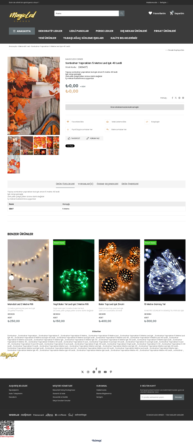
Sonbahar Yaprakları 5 (49, 335)
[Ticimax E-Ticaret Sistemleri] (97, 440)
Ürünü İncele (38, 281)
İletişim (163, 2)
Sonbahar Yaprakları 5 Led (76, 341)
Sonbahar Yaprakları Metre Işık (164, 348)
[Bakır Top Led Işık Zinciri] (119, 270)
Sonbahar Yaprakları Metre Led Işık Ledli (25, 348)
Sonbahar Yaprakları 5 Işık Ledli (121, 344)
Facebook (172, 98)
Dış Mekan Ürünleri (133, 31)
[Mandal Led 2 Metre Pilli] (28, 270)
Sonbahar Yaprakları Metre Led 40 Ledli (96, 348)
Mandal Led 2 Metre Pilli (20, 304)
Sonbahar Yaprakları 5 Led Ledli (59, 344)
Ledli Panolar (79, 31)
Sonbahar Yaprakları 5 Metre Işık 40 (81, 339)
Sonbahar (12, 335)
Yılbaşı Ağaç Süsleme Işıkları (83, 38)
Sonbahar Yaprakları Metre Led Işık (85, 346)
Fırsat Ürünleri (165, 31)
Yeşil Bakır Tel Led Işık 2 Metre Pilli (71, 304)
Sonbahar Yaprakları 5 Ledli (25, 346)
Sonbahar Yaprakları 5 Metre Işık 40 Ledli (117, 339)
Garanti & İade (59, 394)
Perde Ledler (104, 31)
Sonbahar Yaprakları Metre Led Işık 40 (120, 346)
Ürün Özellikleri (65, 183)
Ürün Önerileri (130, 183)
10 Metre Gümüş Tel (154, 304)
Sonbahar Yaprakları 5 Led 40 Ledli (27, 344)
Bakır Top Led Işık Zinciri (111, 304)
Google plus (183, 98)
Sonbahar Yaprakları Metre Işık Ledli (93, 350)
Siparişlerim (14, 390)
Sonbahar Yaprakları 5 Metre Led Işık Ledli (76, 337)
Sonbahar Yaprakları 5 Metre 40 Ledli (45, 341)
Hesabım (13, 397)
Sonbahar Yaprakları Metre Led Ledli (131, 348)
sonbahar (178, 350)
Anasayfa (24, 31)
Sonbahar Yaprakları (27, 335)
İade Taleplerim (15, 394)
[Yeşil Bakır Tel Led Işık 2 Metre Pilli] (74, 270)
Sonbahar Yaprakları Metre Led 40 (60, 348)
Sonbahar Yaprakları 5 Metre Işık (48, 339)
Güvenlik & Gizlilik (60, 397)
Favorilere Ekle (28, 281)
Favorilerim (159, 13)
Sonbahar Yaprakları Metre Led (54, 346)
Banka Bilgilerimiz (104, 394)
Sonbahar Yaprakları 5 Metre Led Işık (136, 335)
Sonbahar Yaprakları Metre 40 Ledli (156, 350)
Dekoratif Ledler (50, 31)
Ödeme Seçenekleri (107, 183)
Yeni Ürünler (47, 38)
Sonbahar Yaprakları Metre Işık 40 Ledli (57, 350)
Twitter (176, 98)
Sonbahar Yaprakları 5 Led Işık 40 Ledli (106, 341)
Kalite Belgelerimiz (124, 38)
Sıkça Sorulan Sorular (61, 401)
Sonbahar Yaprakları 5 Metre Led (104, 335)
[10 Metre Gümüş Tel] (165, 270)
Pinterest (179, 98)
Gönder (178, 397)
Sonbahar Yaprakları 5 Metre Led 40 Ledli (149, 337)
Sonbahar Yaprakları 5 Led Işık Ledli (142, 341)
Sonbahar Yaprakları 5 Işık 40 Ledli (90, 344)
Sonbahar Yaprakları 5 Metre (74, 335)
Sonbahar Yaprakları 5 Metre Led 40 (112, 337)
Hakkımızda (151, 2)
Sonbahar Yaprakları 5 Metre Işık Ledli (154, 339)
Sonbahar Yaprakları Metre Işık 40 (22, 350)
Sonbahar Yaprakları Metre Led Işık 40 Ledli (158, 346)
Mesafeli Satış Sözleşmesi (64, 390)
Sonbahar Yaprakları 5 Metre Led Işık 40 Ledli (35, 337)
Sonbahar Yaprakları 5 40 (149, 344)
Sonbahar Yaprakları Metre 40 (124, 350)
